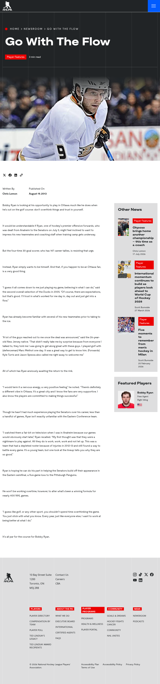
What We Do (62, 615)
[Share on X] (4, 175)
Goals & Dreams (116, 615)
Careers (60, 579)
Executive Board (65, 621)
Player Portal (93, 629)
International (64, 626)
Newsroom (33, 28)
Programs (87, 618)
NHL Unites (118, 635)
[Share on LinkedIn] (16, 175)
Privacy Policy (133, 664)
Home (14, 28)
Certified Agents (65, 632)
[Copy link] (21, 175)
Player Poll (36, 630)
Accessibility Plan (90, 664)
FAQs (58, 638)
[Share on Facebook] (10, 175)
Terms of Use (88, 667)
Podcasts (138, 621)
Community (114, 630)
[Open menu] (153, 6)
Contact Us (61, 575)
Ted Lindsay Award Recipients (40, 646)
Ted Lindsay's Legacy (37, 637)
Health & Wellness (92, 623)
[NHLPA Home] (7, 6)
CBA (57, 583)
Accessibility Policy (112, 664)
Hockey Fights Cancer (115, 623)
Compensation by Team (40, 623)
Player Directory (40, 615)
